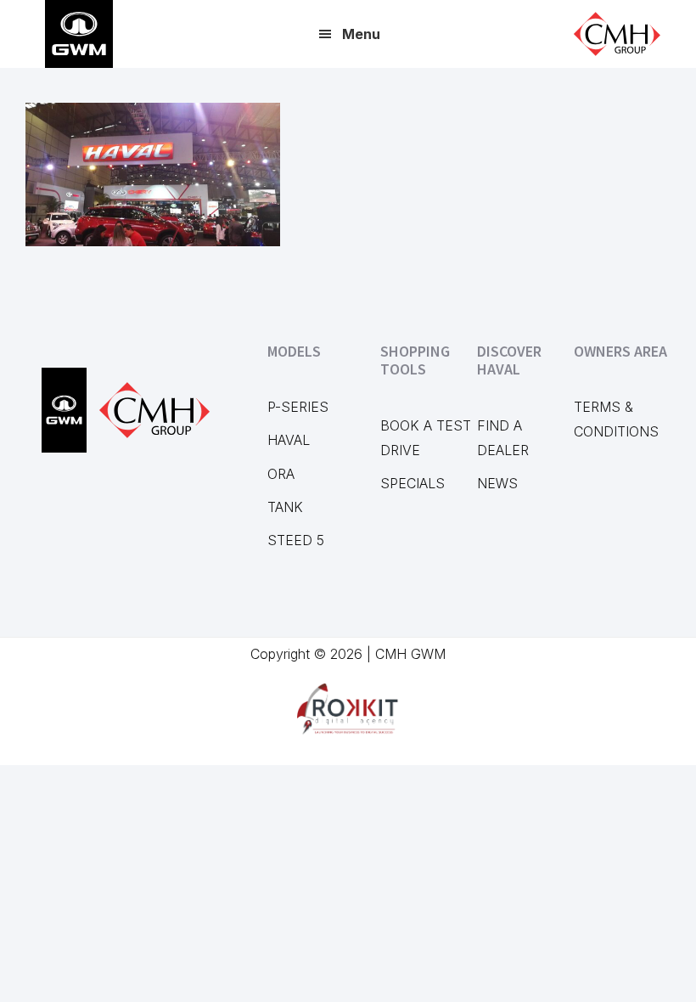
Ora (281, 473)
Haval (288, 439)
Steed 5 (295, 540)
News (497, 483)
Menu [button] (361, 33)
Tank (285, 506)
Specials (412, 483)
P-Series (297, 406)
